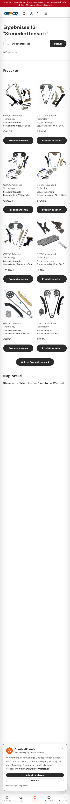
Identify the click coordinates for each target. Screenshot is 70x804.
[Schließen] (62, 748)
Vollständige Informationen (34, 768)
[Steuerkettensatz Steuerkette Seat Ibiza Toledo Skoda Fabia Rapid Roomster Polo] (52, 304)
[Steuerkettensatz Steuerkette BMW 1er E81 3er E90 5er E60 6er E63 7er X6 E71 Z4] (52, 235)
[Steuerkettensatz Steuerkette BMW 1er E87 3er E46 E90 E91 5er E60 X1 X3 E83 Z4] (52, 96)
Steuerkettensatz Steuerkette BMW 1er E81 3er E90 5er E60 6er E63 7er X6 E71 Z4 (51, 263)
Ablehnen (35, 780)
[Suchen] (24, 14)
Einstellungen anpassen (17, 785)
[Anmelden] (31, 14)
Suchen (58, 43)
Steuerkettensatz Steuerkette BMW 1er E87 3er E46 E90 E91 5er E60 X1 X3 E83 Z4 (51, 124)
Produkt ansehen (18, 140)
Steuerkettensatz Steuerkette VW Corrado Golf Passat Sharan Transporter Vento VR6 (16, 193)
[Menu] (46, 14)
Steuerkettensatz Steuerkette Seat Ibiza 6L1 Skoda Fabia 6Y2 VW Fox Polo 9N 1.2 (16, 332)
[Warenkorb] (39, 14)
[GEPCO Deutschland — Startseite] (11, 13)
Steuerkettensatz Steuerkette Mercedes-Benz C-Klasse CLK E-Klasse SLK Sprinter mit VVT (18, 263)
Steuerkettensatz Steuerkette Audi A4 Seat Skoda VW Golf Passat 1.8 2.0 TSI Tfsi (16, 124)
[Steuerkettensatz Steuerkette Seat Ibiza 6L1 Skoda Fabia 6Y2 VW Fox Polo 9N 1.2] (18, 304)
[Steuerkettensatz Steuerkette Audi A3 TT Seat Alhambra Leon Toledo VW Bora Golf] (52, 166)
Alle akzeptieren (35, 775)
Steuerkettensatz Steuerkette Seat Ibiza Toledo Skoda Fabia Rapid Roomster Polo (50, 332)
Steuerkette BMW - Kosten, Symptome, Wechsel (33, 383)
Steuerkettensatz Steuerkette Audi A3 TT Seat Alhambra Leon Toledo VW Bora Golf (51, 193)
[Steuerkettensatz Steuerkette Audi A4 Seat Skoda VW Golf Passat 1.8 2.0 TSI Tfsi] (18, 96)
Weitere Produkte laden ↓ (35, 362)
